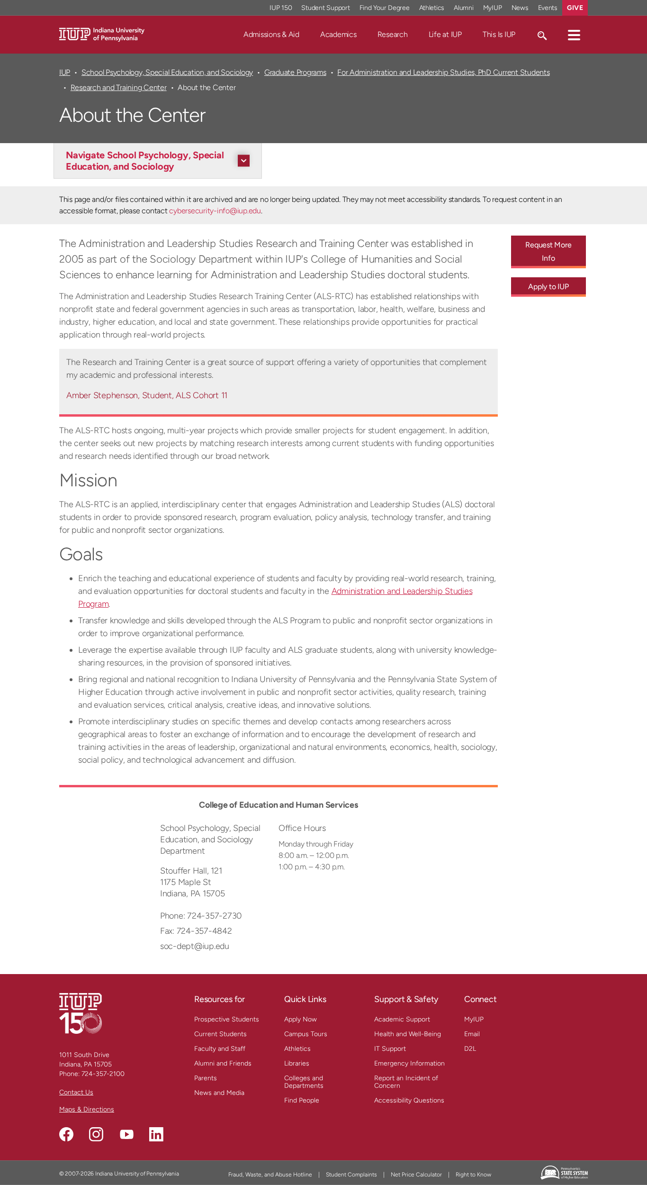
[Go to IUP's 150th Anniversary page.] (80, 1013)
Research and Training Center (119, 87)
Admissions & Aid (271, 34)
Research (392, 34)
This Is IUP (499, 34)
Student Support (325, 8)
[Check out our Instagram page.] (96, 1134)
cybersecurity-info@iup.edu (215, 210)
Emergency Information (409, 1063)
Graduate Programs (295, 72)
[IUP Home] (101, 33)
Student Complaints (351, 1174)
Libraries (296, 1063)
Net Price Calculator (416, 1174)
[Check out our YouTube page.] (126, 1134)
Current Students (220, 1034)
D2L (470, 1049)
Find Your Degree (384, 8)
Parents (205, 1078)
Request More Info (548, 251)
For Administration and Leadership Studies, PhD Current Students (443, 72)
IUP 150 (281, 8)
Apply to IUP (548, 286)
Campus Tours (305, 1034)
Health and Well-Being (407, 1034)
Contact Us (76, 1092)
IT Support (390, 1049)
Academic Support (402, 1019)
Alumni (464, 8)
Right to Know (473, 1174)
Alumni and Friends (223, 1063)
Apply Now (300, 1019)
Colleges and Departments (304, 1082)
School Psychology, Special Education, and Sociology (167, 72)
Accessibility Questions (409, 1100)
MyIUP (492, 8)
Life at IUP (445, 34)
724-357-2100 (103, 1074)
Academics (338, 34)
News (520, 8)
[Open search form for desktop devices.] (541, 34)
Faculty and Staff (219, 1049)
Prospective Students (226, 1019)
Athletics (432, 8)
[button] (574, 34)
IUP (64, 72)
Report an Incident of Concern (406, 1082)
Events (548, 8)
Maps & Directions (86, 1109)
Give (575, 8)
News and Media (219, 1093)
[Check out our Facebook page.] (66, 1134)
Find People (301, 1100)
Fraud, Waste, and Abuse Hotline (270, 1174)
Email (472, 1034)
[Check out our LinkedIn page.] (156, 1134)
